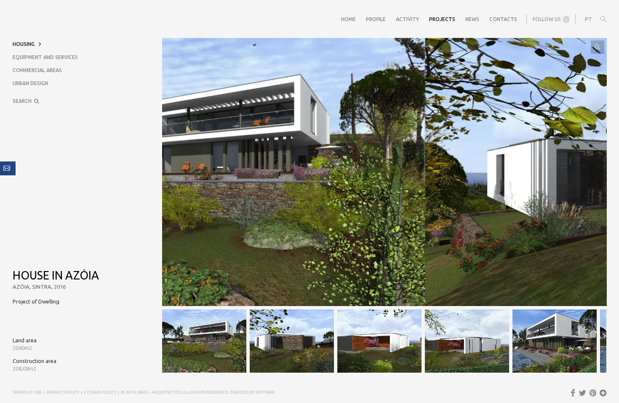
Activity (407, 19)
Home (348, 19)
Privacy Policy (62, 392)
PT (588, 19)
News (472, 19)
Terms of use (27, 392)
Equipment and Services (45, 57)
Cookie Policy (100, 392)
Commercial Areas (37, 70)
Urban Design (30, 83)
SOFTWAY (265, 392)
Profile (376, 19)
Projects (442, 19)
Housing (24, 44)
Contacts (503, 19)
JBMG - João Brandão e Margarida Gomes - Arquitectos (21, 19)
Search (23, 101)
